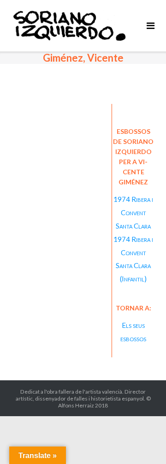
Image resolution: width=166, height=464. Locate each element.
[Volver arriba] (143, 442)
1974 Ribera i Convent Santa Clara (133, 212)
